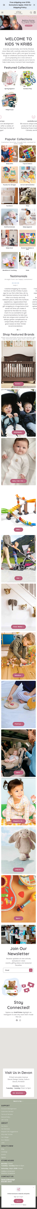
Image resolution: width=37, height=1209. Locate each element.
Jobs (2, 1143)
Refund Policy (5, 1117)
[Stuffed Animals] (9, 218)
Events (3, 1155)
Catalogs (4, 1152)
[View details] (18, 364)
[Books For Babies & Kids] (27, 240)
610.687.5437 (6, 1181)
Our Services (5, 1129)
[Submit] (30, 970)
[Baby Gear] (9, 240)
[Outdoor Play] (27, 80)
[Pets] (27, 197)
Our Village (5, 1137)
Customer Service (7, 1111)
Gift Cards (4, 1120)
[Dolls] (27, 262)
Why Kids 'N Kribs (6, 1134)
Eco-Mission (5, 1140)
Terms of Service (7, 1114)
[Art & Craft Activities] (27, 176)
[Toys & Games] (27, 155)
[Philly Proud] (9, 101)
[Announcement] (18, 5)
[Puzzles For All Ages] (9, 176)
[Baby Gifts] (9, 155)
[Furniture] (9, 197)
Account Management (9, 1109)
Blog (2, 1149)
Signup (3, 1157)
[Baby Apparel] (27, 218)
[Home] (18, 12)
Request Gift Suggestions (9, 1132)
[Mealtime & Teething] (9, 262)
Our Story (4, 1126)
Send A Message (8, 1179)
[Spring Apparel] (9, 80)
